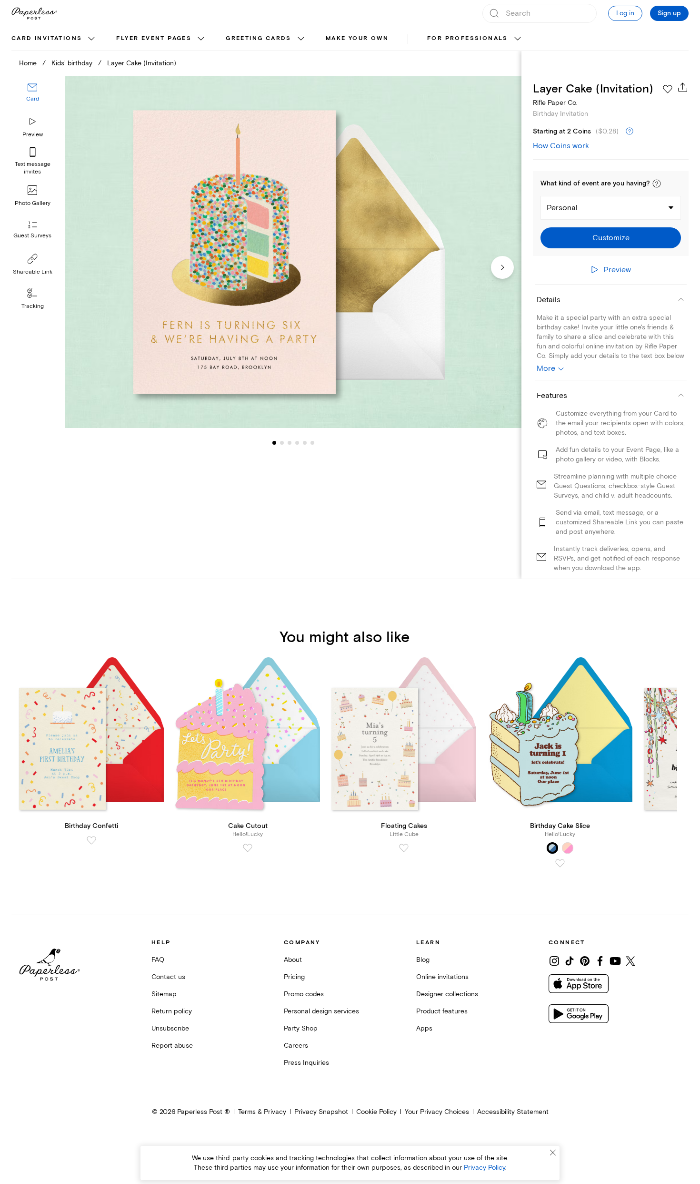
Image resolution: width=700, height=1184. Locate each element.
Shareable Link (32, 272)
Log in (625, 13)
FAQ (157, 960)
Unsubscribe (170, 1028)
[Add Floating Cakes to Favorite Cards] (404, 848)
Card (32, 98)
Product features (442, 1011)
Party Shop (301, 1028)
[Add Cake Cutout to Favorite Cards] (247, 848)
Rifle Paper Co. (555, 103)
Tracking (32, 306)
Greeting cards (258, 38)
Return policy (171, 1011)
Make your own (357, 38)
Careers (296, 1045)
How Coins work (561, 146)
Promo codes (304, 994)
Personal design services (321, 1011)
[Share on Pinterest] (584, 961)
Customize (611, 238)
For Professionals (467, 38)
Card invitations (46, 38)
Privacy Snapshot (321, 1112)
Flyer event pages (153, 38)
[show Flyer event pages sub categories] (201, 39)
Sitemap (164, 994)
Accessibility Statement (513, 1112)
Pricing (294, 977)
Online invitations (442, 977)
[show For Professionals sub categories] (517, 39)
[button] (656, 183)
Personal (562, 208)
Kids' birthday (71, 63)
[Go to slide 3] (282, 442)
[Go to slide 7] (312, 442)
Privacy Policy (484, 1168)
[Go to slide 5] (297, 442)
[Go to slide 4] (289, 442)
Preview (32, 134)
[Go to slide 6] (305, 442)
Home (28, 63)
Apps (424, 1028)
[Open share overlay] (683, 87)
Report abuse (172, 1045)
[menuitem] (54, 39)
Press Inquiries (306, 1063)
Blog (423, 960)
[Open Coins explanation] (629, 131)
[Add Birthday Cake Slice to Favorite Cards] (560, 863)
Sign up (669, 13)
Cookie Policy (376, 1112)
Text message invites (32, 168)
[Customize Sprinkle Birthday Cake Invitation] (293, 252)
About (293, 960)
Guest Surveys (32, 235)
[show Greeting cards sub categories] (301, 39)
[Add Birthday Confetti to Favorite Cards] (91, 840)
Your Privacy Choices (437, 1112)
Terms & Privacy (262, 1112)
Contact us (168, 977)
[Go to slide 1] (274, 442)
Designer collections (447, 994)
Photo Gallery (32, 203)
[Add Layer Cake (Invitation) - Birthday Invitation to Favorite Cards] (667, 89)
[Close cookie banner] (553, 1152)
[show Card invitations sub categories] (91, 39)
